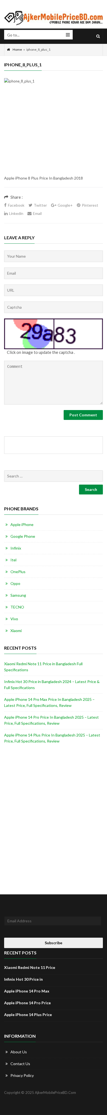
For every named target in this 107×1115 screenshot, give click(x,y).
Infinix (15, 548)
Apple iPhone (21, 524)
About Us (18, 1051)
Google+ (65, 205)
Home (17, 49)
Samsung (18, 595)
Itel (13, 560)
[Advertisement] (53, 133)
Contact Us (20, 1063)
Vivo (14, 618)
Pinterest (90, 205)
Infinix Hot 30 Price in (23, 979)
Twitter (40, 205)
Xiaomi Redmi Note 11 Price (29, 967)
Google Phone (22, 536)
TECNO (17, 607)
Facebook (16, 205)
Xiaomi (16, 630)
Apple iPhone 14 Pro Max (26, 991)
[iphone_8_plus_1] (19, 81)
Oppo (15, 583)
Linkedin (16, 213)
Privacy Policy (22, 1075)
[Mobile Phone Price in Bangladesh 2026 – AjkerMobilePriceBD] (53, 18)
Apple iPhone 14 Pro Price (27, 1002)
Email (37, 213)
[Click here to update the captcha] (53, 333)
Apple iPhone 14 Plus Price (28, 1014)
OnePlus (18, 571)
